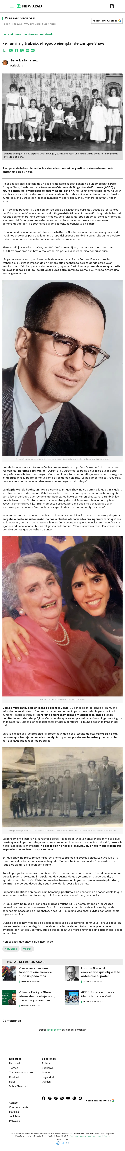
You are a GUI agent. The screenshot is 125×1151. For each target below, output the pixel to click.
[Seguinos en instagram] (56, 1098)
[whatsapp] (11, 50)
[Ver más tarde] (4, 50)
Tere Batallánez (24, 60)
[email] (27, 50)
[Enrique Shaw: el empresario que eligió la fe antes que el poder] (72, 973)
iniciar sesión (54, 1029)
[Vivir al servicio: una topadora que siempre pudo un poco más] (9, 973)
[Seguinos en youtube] (68, 1098)
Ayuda (107, 1136)
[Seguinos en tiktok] (80, 1098)
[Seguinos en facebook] (44, 1098)
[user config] (112, 6)
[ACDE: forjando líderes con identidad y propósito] (72, 997)
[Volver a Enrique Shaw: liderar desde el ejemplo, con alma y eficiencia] (9, 997)
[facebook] (16, 50)
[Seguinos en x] (50, 1098)
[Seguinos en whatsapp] (62, 1098)
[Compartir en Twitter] (22, 50)
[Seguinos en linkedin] (74, 1098)
